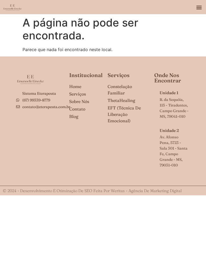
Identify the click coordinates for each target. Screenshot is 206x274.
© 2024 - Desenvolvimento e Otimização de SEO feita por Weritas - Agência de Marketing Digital (92, 190)
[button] (198, 7)
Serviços (119, 75)
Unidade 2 (169, 130)
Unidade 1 (169, 92)
